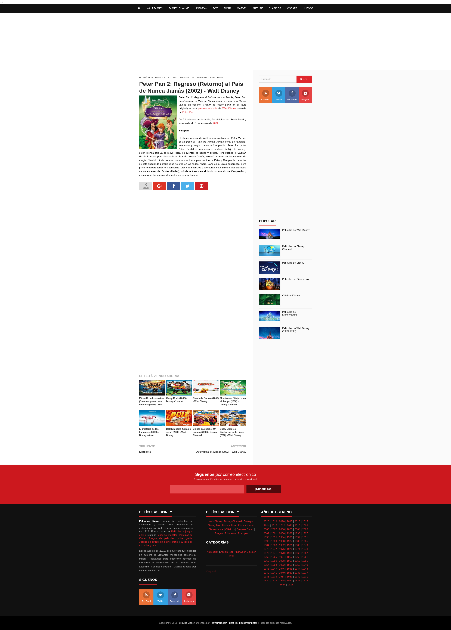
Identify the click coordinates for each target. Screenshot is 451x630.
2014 (266, 525)
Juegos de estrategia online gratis (158, 541)
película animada (207, 108)
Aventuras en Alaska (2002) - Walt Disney (221, 451)
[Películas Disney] (139, 8)
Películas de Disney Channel (293, 248)
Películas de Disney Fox (295, 279)
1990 (266, 541)
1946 (282, 568)
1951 (289, 564)
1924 (282, 584)
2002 (174, 77)
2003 (305, 529)
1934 (282, 576)
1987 (289, 541)
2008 (266, 529)
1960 (266, 560)
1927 (289, 580)
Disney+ (248, 521)
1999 (289, 533)
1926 (297, 580)
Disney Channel (233, 521)
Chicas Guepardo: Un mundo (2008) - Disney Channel (205, 432)
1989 (274, 541)
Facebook (292, 99)
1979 (305, 545)
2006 (282, 529)
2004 (297, 529)
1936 (266, 576)
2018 (282, 521)
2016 (297, 521)
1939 (289, 572)
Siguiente (145, 451)
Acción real (226, 551)
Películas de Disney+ (293, 262)
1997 (305, 533)
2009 (305, 525)
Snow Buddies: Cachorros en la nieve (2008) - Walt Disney (232, 432)
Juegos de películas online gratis (170, 538)
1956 (297, 560)
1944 (297, 568)
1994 (282, 537)
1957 (289, 560)
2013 (274, 525)
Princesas (230, 533)
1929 (274, 580)
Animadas (184, 77)
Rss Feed (265, 99)
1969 (289, 553)
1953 (274, 564)
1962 (297, 556)
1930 (266, 580)
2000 (282, 533)
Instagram (305, 99)
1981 (289, 545)
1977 (274, 549)
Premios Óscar (245, 529)
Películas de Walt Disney (296, 229)
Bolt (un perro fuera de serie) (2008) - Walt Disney (178, 432)
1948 (266, 568)
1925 (305, 580)
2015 (305, 521)
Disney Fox (214, 525)
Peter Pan (202, 77)
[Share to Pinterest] (201, 186)
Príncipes (243, 533)
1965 (274, 556)
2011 (289, 525)
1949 (305, 564)
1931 (305, 576)
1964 (282, 556)
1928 (282, 580)
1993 (289, 537)
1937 (305, 572)
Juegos (219, 533)
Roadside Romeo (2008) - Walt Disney (206, 400)
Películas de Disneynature (289, 313)
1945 (289, 568)
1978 (266, 549)
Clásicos (230, 529)
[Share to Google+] (159, 186)
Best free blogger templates (243, 623)
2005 (289, 529)
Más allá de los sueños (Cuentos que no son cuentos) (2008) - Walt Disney (151, 401)
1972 (266, 553)
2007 (274, 529)
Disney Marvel (246, 525)
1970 (282, 553)
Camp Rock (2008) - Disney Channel (176, 400)
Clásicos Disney (291, 295)
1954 (266, 564)
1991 (305, 537)
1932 (297, 576)
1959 (274, 560)
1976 (282, 549)
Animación (212, 551)
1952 (282, 564)
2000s (166, 77)
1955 (305, 560)
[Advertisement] (225, 42)
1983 (274, 545)
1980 (297, 545)
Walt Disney (216, 77)
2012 (282, 525)
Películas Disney (152, 77)
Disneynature (215, 529)
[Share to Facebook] (173, 186)
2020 (266, 521)
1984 (266, 545)
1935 (274, 576)
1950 (297, 564)
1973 (305, 549)
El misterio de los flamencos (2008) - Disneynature (149, 432)
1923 (290, 584)
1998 (297, 533)
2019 (274, 521)
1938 (297, 572)
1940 (282, 572)
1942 (266, 572)
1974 (297, 549)
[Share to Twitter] (187, 186)
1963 (289, 556)
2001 (274, 533)
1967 (305, 553)
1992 (297, 537)
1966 (266, 556)
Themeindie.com (218, 623)
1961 (305, 556)
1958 (282, 560)
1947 (274, 568)
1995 (274, 537)
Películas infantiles (167, 534)
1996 (266, 537)
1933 (289, 576)
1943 (305, 568)
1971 (274, 553)
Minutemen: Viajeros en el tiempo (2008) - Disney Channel (233, 401)
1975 (289, 549)
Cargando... (212, 571)
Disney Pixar (229, 525)
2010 (297, 525)
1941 (274, 572)
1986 (297, 541)
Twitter (279, 99)
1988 (282, 541)
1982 (282, 545)
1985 (305, 541)
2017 (289, 521)
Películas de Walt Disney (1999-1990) (296, 330)
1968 (297, 553)
